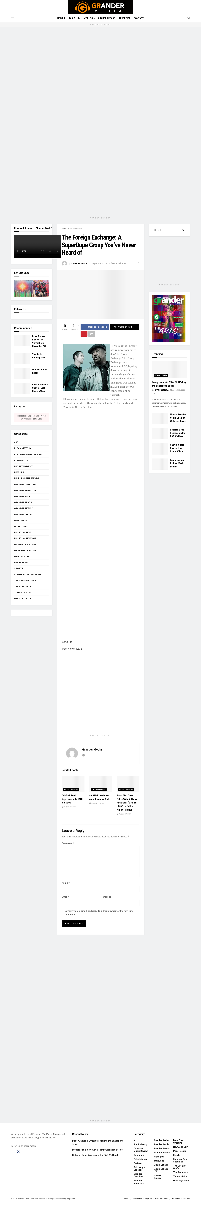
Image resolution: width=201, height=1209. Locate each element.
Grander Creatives (25, 484)
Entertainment (76, 229)
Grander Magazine (25, 490)
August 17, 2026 (97, 803)
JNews (21, 1199)
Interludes (21, 526)
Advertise (124, 18)
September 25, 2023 (101, 263)
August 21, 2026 (69, 807)
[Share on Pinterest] (84, 334)
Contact (139, 18)
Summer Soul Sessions (27, 574)
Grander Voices (23, 514)
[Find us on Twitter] (18, 1152)
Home (64, 229)
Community (21, 460)
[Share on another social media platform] (91, 334)
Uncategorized (23, 598)
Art (16, 442)
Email (66, 896)
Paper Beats (21, 562)
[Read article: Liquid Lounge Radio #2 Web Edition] (160, 464)
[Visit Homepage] (100, 7)
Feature (19, 472)
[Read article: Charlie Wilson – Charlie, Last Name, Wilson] (22, 388)
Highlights (20, 520)
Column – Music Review (28, 454)
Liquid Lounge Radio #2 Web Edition (177, 463)
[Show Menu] (12, 18)
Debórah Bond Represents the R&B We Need (72, 799)
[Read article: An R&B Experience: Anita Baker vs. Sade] (100, 784)
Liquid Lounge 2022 (25, 538)
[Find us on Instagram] (24, 1152)
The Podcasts (22, 586)
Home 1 (61, 18)
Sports (18, 568)
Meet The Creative (25, 550)
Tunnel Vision (22, 592)
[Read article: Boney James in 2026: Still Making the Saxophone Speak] (169, 369)
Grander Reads (106, 18)
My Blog (88, 18)
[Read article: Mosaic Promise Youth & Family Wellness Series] (160, 418)
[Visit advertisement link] (100, 123)
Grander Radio (22, 496)
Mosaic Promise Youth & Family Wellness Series (178, 417)
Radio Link (74, 18)
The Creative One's (25, 580)
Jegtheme (71, 1199)
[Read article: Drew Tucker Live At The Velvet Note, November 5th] (22, 340)
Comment (68, 843)
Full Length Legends (26, 478)
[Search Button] (188, 18)
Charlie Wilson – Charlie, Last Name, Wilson (40, 388)
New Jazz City (22, 556)
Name (66, 882)
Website (107, 897)
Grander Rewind (23, 508)
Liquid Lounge (22, 532)
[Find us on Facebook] (12, 1152)
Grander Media (79, 263)
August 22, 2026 (178, 390)
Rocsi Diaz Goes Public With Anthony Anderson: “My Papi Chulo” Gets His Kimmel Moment (127, 802)
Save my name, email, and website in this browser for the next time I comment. (100, 913)
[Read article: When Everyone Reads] (22, 373)
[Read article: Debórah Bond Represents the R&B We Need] (73, 784)
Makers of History (25, 544)
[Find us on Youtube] (30, 1152)
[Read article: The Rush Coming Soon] (22, 358)
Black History (22, 448)
